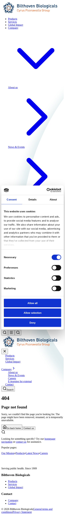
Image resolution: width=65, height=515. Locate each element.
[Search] (4, 332)
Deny (33, 322)
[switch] (56, 267)
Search (10, 390)
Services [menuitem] (12, 21)
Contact (12, 503)
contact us (21, 441)
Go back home (14, 428)
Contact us (29, 428)
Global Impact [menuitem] (15, 24)
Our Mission (7, 453)
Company (13, 500)
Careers (44, 453)
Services (12, 484)
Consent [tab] (12, 199)
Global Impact (15, 487)
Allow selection (33, 312)
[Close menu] (4, 351)
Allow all (33, 303)
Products (20, 453)
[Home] (32, 13)
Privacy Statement (22, 512)
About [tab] (53, 199)
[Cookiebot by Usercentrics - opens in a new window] (46, 190)
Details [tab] (32, 199)
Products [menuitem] (12, 18)
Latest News (32, 453)
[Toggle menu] (11, 332)
